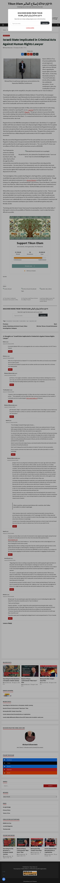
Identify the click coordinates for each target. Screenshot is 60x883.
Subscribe (45, 23)
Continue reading (30, 27)
